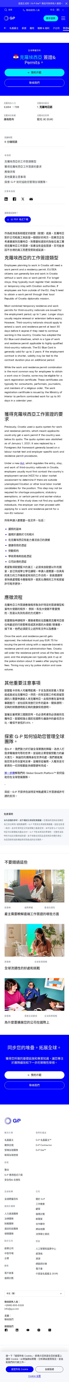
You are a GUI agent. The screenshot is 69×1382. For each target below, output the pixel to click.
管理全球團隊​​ (11, 1150)
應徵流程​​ (9, 171)
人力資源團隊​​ (11, 1213)
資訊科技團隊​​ (11, 1228)
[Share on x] (22, 199)
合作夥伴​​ (40, 1224)
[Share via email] (31, 199)
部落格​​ (39, 1253)
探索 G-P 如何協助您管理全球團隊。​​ (26, 182)
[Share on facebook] (14, 199)
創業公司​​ (9, 1248)
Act (22, 463)
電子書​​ (39, 1268)
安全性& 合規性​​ (12, 1179)
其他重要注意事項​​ (15, 176)
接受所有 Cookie (19, 1369)
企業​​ (6, 1258)
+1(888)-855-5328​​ (14, 1305)
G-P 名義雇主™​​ (44, 1140)
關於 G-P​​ (40, 1199)
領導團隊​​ (9, 1233)
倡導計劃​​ (9, 1278)
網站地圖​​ (40, 1229)
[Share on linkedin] (6, 199)
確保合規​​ (9, 1145)
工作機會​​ (40, 1204)
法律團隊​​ (9, 1218)
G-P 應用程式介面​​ (13, 1175)
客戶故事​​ (9, 1273)
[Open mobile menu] (63, 18)
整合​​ (6, 1169)
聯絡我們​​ (9, 1319)
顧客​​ (38, 1209)
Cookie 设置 (34, 1376)
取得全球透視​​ (11, 1155)
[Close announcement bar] (66, 3)
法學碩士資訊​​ (42, 1234)
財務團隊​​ (9, 1223)
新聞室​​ (39, 1219)
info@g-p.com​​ (11, 1309)
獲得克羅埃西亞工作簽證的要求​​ (23, 166)
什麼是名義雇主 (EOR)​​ (47, 1273)
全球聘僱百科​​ (11, 1199)
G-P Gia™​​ (41, 1150)
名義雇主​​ (9, 1140)
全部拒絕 (49, 1369)
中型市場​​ (9, 1253)
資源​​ (38, 1258)
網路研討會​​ (41, 1263)
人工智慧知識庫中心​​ (46, 1248)
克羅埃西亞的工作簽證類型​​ (20, 161)
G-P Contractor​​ (44, 1145)
